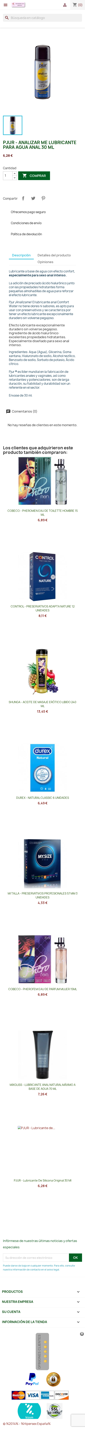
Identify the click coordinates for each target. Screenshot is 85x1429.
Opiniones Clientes (39, 1352)
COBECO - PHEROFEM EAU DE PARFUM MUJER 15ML (42, 989)
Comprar (34, 175)
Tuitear (33, 198)
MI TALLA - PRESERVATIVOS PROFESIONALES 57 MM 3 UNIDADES (42, 895)
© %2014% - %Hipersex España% (27, 1424)
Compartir (23, 198)
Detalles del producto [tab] (54, 255)
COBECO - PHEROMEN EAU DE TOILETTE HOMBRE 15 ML (43, 513)
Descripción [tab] (21, 255)
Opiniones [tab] (45, 262)
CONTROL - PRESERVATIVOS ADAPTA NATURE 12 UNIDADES (43, 608)
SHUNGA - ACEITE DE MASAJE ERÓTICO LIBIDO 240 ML (42, 704)
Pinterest (43, 198)
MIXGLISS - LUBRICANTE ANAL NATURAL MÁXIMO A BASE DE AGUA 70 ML (43, 1087)
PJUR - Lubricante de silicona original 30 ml (42, 1180)
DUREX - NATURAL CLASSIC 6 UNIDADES (42, 798)
